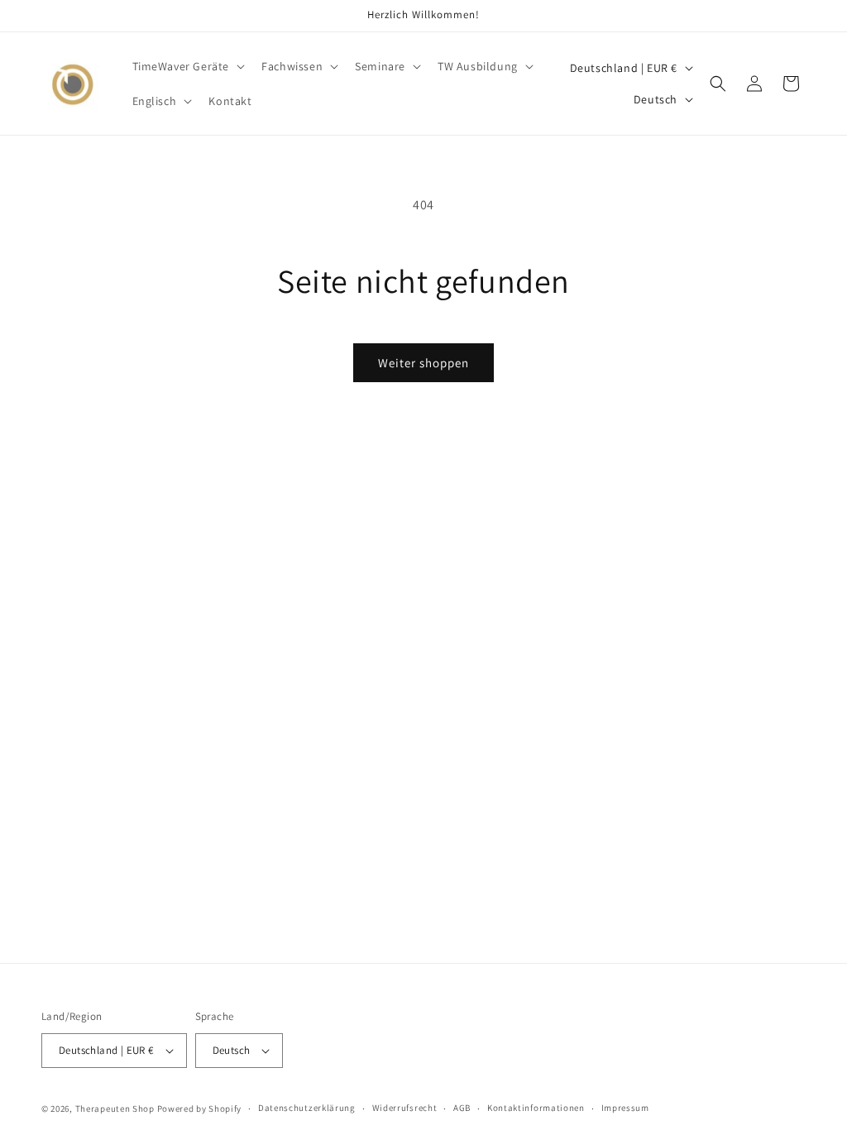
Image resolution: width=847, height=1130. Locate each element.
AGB (462, 1107)
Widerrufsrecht (405, 1107)
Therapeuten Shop (115, 1108)
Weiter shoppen (423, 363)
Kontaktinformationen (536, 1107)
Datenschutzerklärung (307, 1107)
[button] (187, 66)
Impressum (625, 1107)
